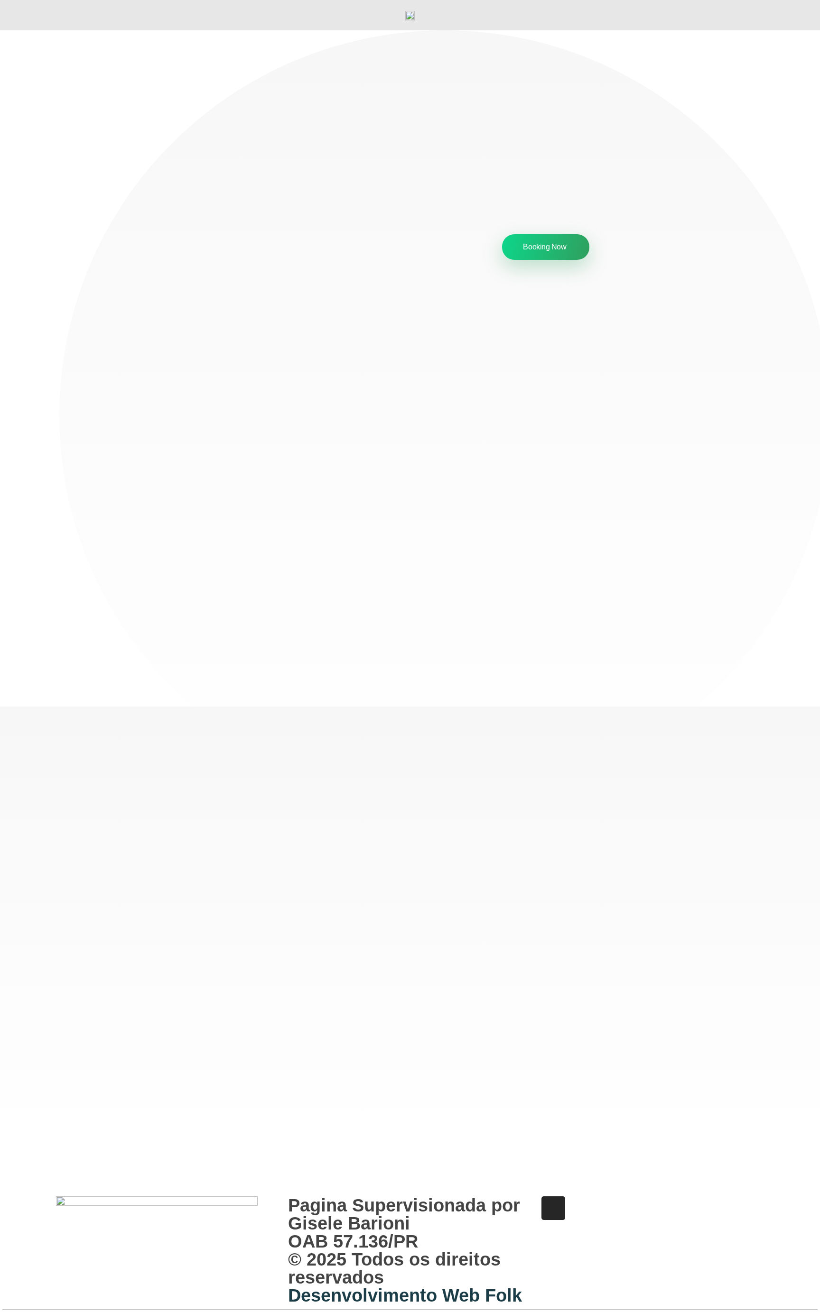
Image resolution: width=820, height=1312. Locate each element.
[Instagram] (553, 1208)
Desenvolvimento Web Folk (405, 1295)
